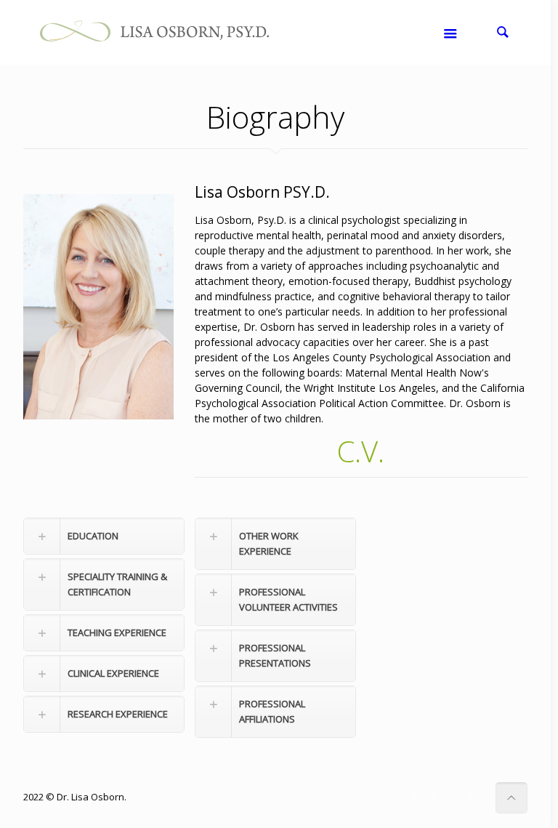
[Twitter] (434, 796)
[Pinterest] (453, 796)
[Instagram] (473, 796)
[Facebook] (414, 796)
